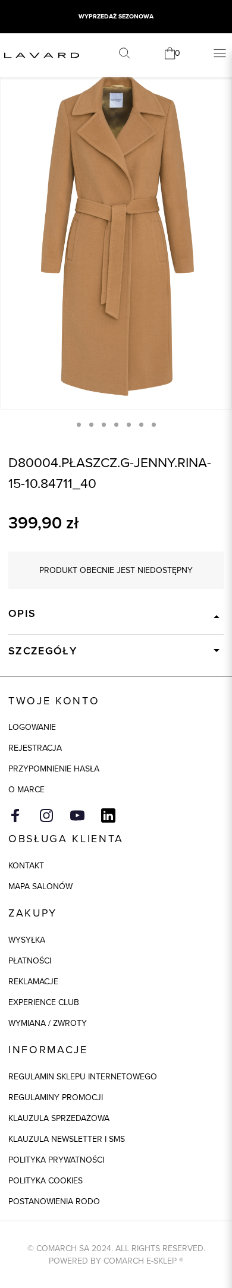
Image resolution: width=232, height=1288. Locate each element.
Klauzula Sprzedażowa (58, 1118)
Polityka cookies (45, 1180)
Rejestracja (35, 748)
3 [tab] (104, 425)
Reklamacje (33, 981)
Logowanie (32, 727)
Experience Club (43, 1002)
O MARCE (26, 789)
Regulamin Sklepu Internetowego (82, 1076)
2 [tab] (91, 425)
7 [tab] (154, 425)
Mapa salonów (40, 886)
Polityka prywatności (56, 1160)
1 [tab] (79, 425)
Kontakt (26, 865)
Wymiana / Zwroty (47, 1023)
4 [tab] (116, 425)
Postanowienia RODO (54, 1201)
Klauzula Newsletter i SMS (66, 1139)
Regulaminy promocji (55, 1097)
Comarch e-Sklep (140, 1261)
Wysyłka (26, 940)
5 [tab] (129, 425)
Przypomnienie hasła (53, 768)
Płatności (29, 960)
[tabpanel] (116, 236)
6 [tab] (141, 425)
